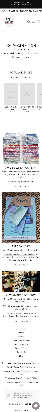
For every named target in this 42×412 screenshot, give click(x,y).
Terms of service (21, 344)
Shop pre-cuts (21, 187)
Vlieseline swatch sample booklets (19, 254)
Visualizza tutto (21, 78)
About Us (21, 329)
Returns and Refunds (21, 340)
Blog (21, 356)
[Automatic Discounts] (21, 281)
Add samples (21, 265)
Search (21, 336)
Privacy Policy (21, 348)
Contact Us (21, 352)
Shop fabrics (21, 321)
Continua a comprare (21, 57)
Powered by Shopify (21, 410)
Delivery (21, 333)
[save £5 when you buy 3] (21, 146)
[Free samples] (21, 217)
